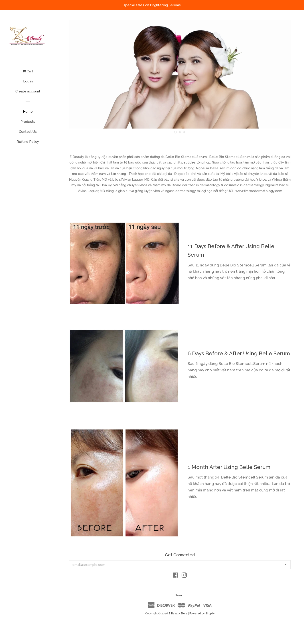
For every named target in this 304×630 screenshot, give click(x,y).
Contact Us (28, 132)
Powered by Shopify (202, 613)
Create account (27, 91)
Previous (78, 74)
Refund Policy (28, 142)
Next (281, 74)
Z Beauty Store (177, 613)
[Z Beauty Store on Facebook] (175, 576)
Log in (28, 81)
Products (27, 122)
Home (28, 112)
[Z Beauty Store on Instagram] (184, 576)
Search (179, 595)
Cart (29, 71)
